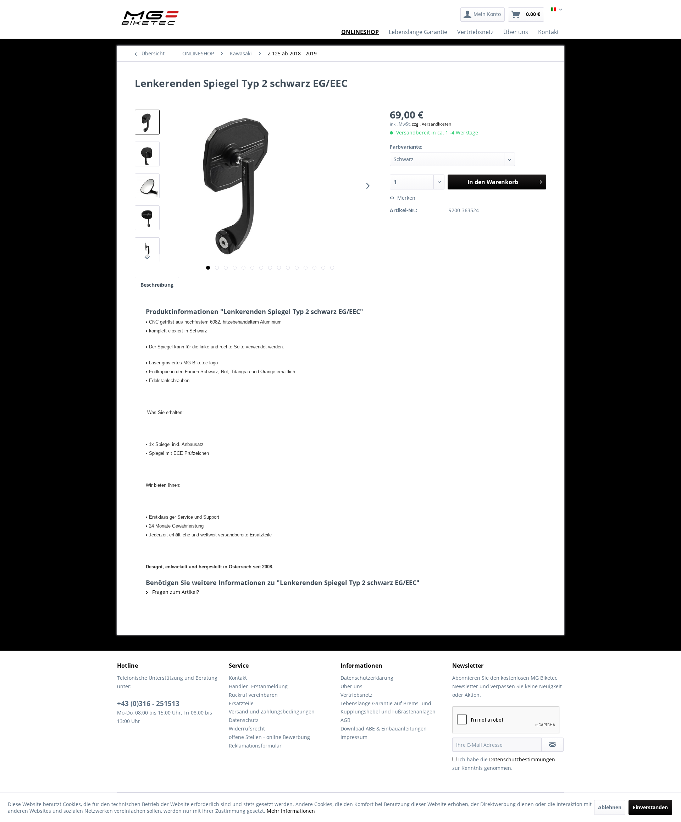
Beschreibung (156, 284)
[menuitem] (482, 14)
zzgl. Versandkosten (431, 124)
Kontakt (238, 677)
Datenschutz (244, 720)
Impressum (353, 737)
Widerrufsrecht (247, 728)
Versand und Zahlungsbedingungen (272, 711)
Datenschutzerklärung (366, 677)
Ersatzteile (241, 703)
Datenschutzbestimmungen (522, 759)
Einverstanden (650, 807)
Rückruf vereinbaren (253, 694)
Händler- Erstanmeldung (258, 686)
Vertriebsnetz (356, 694)
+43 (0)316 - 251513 (148, 703)
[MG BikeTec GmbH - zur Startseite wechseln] (150, 18)
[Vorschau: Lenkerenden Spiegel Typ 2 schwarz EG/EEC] (147, 122)
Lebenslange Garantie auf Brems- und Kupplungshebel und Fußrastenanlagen (388, 707)
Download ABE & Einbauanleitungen (383, 728)
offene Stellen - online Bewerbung (269, 737)
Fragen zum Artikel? (175, 592)
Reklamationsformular (255, 745)
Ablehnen (609, 807)
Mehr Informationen (291, 810)
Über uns (351, 686)
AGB (345, 720)
